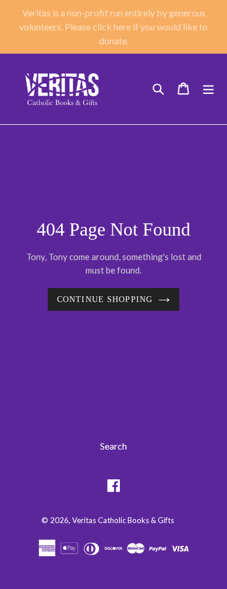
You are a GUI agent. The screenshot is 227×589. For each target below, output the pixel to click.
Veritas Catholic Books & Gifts (123, 520)
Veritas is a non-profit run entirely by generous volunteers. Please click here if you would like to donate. (113, 26)
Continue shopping (104, 299)
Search (113, 445)
